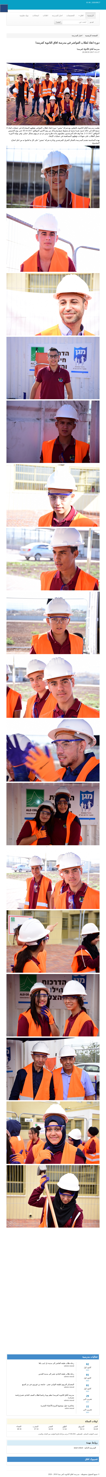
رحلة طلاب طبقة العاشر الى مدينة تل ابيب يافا (56, 1363)
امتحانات (35, 16)
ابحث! (58, 22)
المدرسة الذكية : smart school (85, 1448)
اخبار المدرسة (57, 16)
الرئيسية (90, 16)
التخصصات (70, 16)
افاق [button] (82, 16)
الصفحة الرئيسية (91, 36)
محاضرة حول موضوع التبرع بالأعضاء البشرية (57, 1406)
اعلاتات (45, 16)
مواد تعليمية (24, 16)
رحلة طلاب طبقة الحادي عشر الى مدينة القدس (56, 1374)
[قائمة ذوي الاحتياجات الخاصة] (4, 8)
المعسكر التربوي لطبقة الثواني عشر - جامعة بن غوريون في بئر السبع (48, 1384)
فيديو (92, 22)
